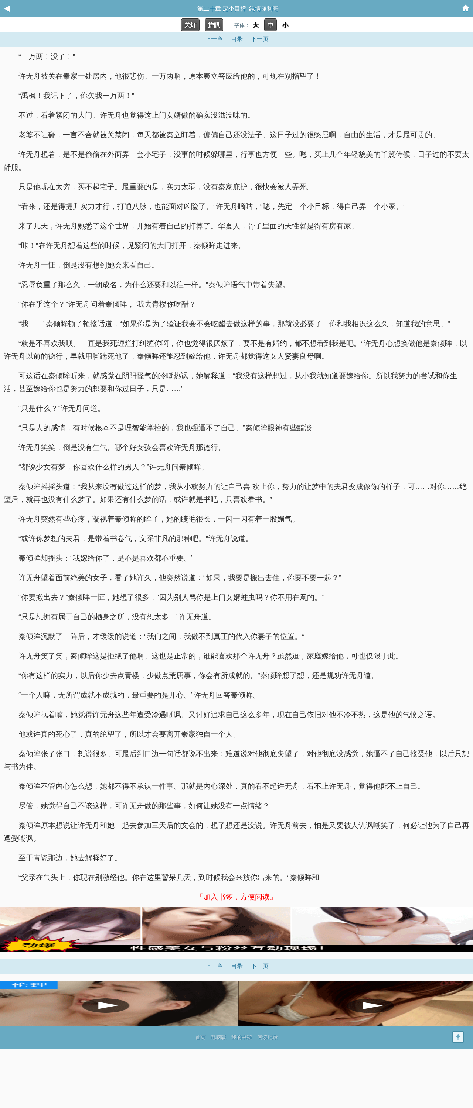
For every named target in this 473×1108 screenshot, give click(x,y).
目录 (237, 39)
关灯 (190, 25)
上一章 (214, 39)
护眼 (214, 25)
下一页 (260, 39)
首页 (200, 1037)
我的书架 (241, 1037)
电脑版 (218, 1037)
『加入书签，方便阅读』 (236, 897)
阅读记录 (267, 1037)
